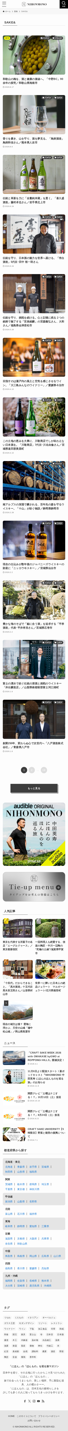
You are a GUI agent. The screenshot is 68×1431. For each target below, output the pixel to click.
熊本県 (45, 1280)
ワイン (22, 1329)
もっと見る (34, 788)
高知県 (45, 1268)
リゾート (42, 1323)
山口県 (57, 1256)
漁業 (6, 1346)
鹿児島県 (34, 1285)
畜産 (23, 1346)
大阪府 (33, 1238)
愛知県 (33, 1226)
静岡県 (21, 1226)
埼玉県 (45, 1184)
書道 (6, 1340)
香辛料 (33, 1357)
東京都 (21, 1189)
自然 (25, 1351)
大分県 (9, 1285)
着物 (32, 1346)
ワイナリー (9, 1329)
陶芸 (6, 1357)
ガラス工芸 (9, 1323)
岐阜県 (9, 1226)
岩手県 (33, 1166)
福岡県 (9, 1280)
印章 (53, 1329)
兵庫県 (45, 1238)
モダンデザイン (26, 1323)
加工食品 (42, 1329)
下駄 (32, 1329)
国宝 (15, 1334)
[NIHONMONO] (34, 4)
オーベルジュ (49, 1317)
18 (43, 770)
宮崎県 (21, 1285)
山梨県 (21, 1201)
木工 (15, 1340)
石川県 (21, 1213)
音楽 (15, 1357)
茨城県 (9, 1184)
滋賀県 (9, 1238)
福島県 (33, 1171)
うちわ (7, 1317)
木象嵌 (24, 1340)
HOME (11, 1416)
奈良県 (9, 1243)
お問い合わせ (34, 1420)
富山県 (9, 1213)
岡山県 (33, 1256)
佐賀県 (21, 1280)
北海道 (9, 1166)
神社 (40, 1346)
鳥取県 (9, 1256)
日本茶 (50, 1334)
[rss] (43, 1401)
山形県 (21, 1171)
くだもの (19, 1317)
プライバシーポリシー (49, 1416)
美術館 (16, 1351)
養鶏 (23, 1357)
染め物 (35, 1340)
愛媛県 (33, 1268)
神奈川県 (34, 1189)
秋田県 (9, 1171)
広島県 (45, 1256)
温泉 (57, 1340)
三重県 (45, 1226)
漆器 (15, 1346)
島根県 (21, 1256)
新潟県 (9, 1201)
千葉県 (9, 1189)
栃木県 (21, 1184)
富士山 (33, 1334)
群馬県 (33, 1184)
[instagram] (34, 1401)
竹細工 (50, 1346)
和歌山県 (22, 1243)
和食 (6, 1334)
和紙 (61, 1329)
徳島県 (9, 1268)
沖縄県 (47, 1285)
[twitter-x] (29, 1401)
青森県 (21, 1166)
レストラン (56, 1323)
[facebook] (25, 1401)
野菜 (61, 1351)
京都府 (21, 1238)
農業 (44, 1351)
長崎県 (33, 1280)
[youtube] (38, 1401)
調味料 (35, 1351)
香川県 (21, 1268)
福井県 (33, 1213)
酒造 (53, 1351)
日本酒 (60, 1334)
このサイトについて (26, 1416)
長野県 (33, 1201)
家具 (23, 1334)
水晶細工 (46, 1340)
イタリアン (33, 1317)
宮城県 (45, 1166)
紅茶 (6, 1351)
